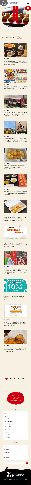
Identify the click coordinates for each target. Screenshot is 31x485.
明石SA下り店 (8, 424)
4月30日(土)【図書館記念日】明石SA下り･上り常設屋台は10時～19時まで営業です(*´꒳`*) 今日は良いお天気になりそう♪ (15, 167)
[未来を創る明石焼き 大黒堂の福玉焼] (4, 3)
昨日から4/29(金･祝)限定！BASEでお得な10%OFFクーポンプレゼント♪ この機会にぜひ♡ (15, 298)
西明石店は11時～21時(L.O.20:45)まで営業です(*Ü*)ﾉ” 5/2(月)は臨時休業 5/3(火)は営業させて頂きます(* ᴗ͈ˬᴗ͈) (15, 193)
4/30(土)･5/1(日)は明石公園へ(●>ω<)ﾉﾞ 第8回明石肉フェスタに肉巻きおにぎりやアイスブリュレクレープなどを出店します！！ (15, 88)
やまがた (7, 418)
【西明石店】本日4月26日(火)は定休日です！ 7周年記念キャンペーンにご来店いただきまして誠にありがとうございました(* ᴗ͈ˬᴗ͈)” (15, 245)
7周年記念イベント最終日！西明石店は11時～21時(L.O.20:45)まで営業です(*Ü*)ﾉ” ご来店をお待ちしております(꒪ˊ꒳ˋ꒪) (15, 324)
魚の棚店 (7, 437)
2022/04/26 (6, 241)
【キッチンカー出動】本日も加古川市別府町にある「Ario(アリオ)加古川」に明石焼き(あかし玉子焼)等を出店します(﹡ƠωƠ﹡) (15, 114)
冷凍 (6, 416)
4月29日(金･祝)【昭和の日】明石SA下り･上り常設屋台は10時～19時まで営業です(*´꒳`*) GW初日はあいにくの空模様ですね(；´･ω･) (15, 219)
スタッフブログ (9, 432)
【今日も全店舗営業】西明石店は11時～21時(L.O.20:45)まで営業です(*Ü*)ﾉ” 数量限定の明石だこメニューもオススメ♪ (15, 63)
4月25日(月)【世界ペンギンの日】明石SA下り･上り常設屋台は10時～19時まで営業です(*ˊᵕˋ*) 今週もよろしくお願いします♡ (15, 350)
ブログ (16, 29)
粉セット (7, 413)
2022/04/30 (6, 58)
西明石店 (7, 429)
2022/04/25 (6, 319)
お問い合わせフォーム (16, 400)
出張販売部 (8, 426)
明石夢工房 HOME (9, 29)
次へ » (23, 378)
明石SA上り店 (8, 421)
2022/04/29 (6, 189)
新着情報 (7, 434)
